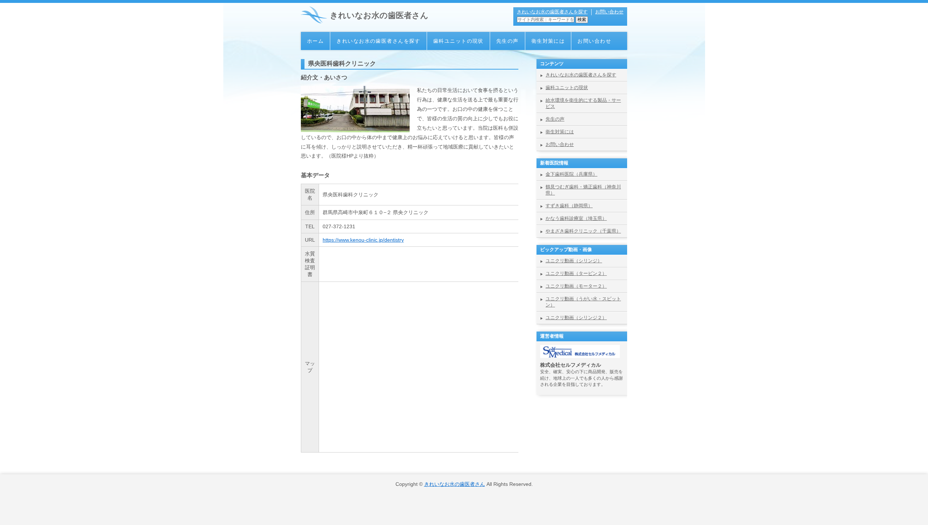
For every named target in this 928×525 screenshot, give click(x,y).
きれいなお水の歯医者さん (379, 15)
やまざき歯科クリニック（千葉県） (583, 231)
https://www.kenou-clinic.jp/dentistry (363, 240)
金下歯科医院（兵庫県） (571, 174)
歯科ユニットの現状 (458, 41)
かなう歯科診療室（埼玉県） (576, 218)
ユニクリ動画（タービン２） (576, 273)
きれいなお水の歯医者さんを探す (552, 11)
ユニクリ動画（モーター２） (576, 286)
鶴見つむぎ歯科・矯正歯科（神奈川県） (583, 190)
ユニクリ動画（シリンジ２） (576, 317)
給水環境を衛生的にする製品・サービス (583, 103)
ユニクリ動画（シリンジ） (574, 260)
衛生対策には (548, 41)
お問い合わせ (609, 11)
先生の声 (507, 41)
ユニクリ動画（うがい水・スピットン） (583, 302)
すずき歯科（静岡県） (569, 205)
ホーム (315, 41)
